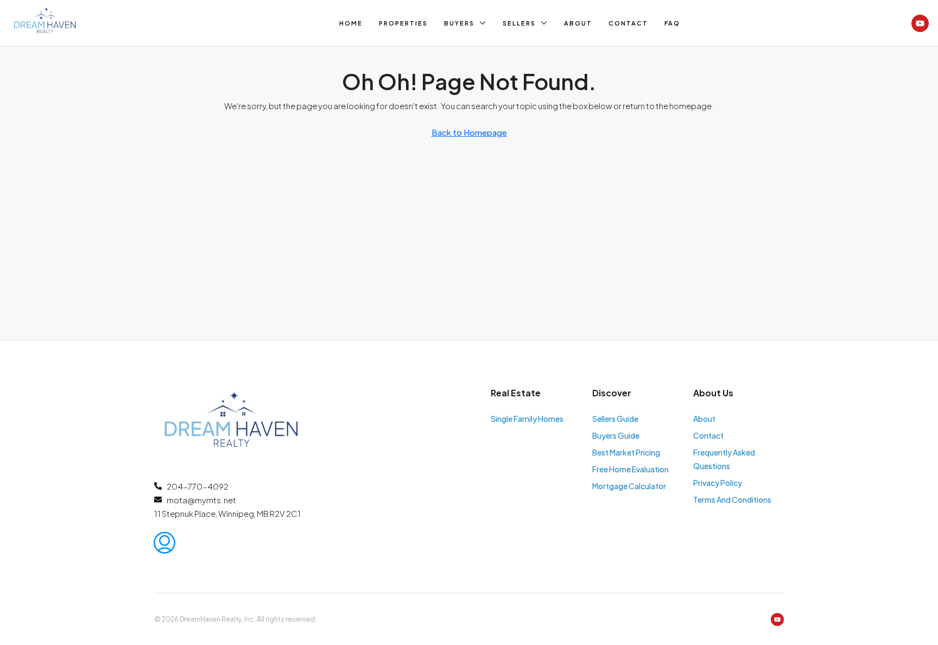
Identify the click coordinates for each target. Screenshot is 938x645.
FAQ (672, 23)
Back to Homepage (469, 132)
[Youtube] (920, 23)
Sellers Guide (615, 418)
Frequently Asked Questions (724, 459)
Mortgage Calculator (629, 486)
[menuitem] (164, 542)
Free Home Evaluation (630, 469)
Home (351, 23)
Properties (403, 23)
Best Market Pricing (626, 452)
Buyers (459, 23)
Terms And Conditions (732, 499)
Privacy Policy (717, 483)
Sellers (519, 23)
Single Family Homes (527, 418)
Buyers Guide (615, 435)
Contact (628, 23)
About (578, 23)
